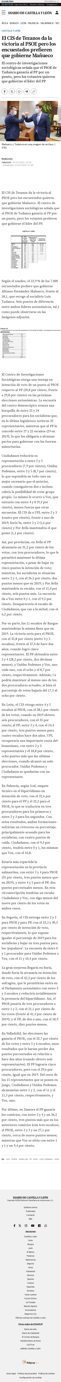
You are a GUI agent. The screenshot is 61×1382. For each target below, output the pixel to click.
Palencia (30, 1256)
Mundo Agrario (30, 1306)
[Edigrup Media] (30, 1362)
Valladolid (30, 1271)
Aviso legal (11, 1373)
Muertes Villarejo (37, 4)
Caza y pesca (30, 1295)
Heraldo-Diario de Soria (30, 1341)
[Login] (56, 12)
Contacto (31, 1215)
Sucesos (30, 1291)
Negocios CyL (31, 1314)
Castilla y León (11, 30)
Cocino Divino (30, 1298)
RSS (30, 1219)
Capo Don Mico (21, 4)
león (23, 23)
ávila (5, 23)
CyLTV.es (30, 1345)
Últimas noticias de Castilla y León (30, 1318)
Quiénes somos (30, 1207)
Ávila (30, 1240)
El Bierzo (30, 1252)
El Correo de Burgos (30, 1337)
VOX (8, 1159)
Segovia (30, 1264)
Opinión (30, 1279)
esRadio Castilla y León (30, 1349)
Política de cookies (46, 1373)
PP (31, 1159)
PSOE (35, 1159)
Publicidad (30, 1211)
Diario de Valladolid (30, 1333)
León (30, 1248)
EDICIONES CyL (50, 1)
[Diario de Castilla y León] (30, 12)
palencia (33, 23)
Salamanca (31, 1260)
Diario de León (30, 1329)
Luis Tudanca (46, 1159)
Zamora (30, 1275)
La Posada (30, 1302)
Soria (14, 1159)
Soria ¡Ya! (23, 1159)
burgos (14, 23)
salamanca (47, 23)
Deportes (30, 1287)
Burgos (30, 1244)
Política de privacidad (27, 1373)
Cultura (30, 1283)
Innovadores (30, 1310)
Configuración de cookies (30, 1378)
